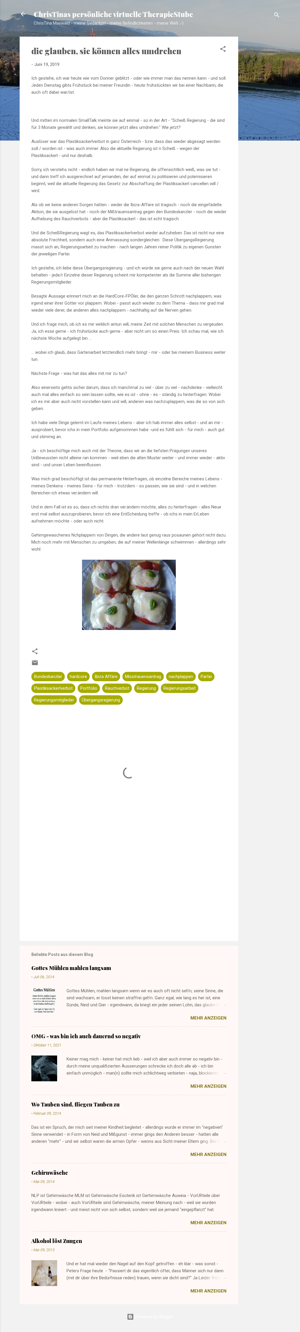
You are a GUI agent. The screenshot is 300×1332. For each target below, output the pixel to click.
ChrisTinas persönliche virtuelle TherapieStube (113, 14)
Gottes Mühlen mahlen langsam (71, 967)
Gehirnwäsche (49, 1172)
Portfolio (88, 688)
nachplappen (181, 676)
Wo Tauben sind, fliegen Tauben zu (75, 1104)
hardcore (78, 676)
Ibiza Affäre (106, 676)
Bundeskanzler (48, 676)
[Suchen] (276, 16)
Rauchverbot (117, 688)
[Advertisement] (261, 129)
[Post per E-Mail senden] (34, 664)
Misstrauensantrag (143, 676)
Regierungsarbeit (179, 688)
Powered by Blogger (153, 1316)
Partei (206, 676)
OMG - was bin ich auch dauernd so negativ (86, 1036)
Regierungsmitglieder (54, 700)
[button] (222, 49)
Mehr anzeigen (208, 1018)
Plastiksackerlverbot (53, 688)
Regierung (146, 688)
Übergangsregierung (101, 700)
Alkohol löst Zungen (56, 1240)
